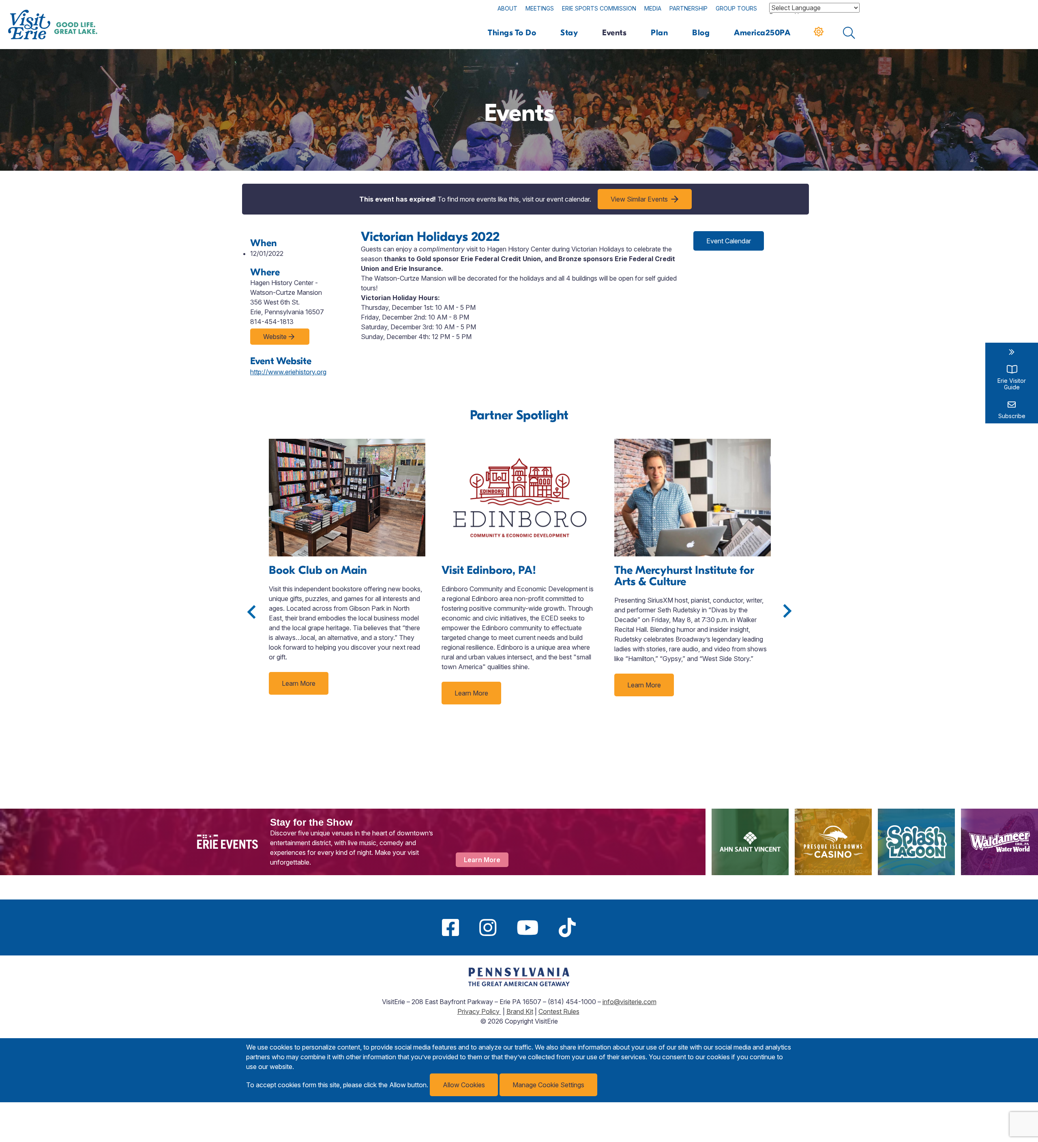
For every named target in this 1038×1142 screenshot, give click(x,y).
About (507, 8)
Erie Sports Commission (599, 8)
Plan (659, 32)
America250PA (762, 32)
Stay (569, 32)
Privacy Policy (479, 1011)
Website (275, 337)
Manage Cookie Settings (548, 1085)
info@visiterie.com (629, 1002)
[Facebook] (450, 927)
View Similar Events (639, 199)
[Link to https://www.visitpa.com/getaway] (519, 984)
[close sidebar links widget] (1011, 352)
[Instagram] (487, 927)
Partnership (688, 8)
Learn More (298, 683)
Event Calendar (728, 241)
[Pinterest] (596, 927)
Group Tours (736, 8)
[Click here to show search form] (849, 33)
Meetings (539, 8)
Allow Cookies (464, 1085)
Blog (701, 32)
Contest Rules (558, 1011)
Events (614, 32)
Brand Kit (519, 1011)
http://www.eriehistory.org (288, 372)
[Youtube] (527, 927)
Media (652, 8)
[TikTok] (567, 927)
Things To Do (512, 32)
